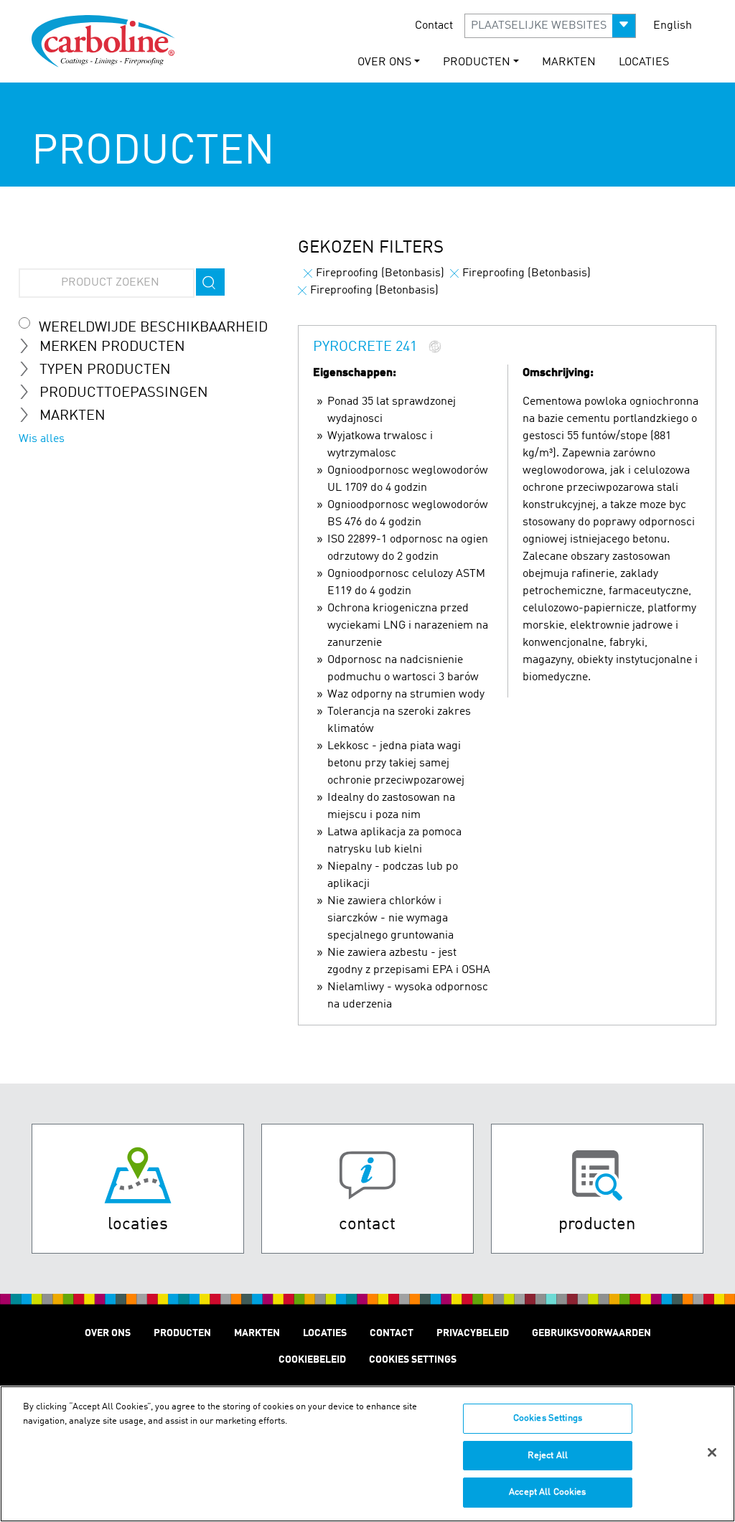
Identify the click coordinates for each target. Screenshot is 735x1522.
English (672, 26)
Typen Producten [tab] (105, 370)
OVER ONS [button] (384, 62)
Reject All (548, 1455)
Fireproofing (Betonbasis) (380, 273)
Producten (182, 1333)
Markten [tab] (72, 416)
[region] (367, 1454)
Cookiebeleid (312, 1360)
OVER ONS (108, 1333)
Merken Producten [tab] (112, 347)
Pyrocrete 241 (365, 348)
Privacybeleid (472, 1333)
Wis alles (42, 439)
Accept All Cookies (547, 1492)
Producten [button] (476, 62)
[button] (550, 26)
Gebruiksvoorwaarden (591, 1333)
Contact (434, 26)
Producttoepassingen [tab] (123, 393)
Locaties (644, 62)
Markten (569, 62)
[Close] (712, 1452)
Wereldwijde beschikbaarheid (153, 328)
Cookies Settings (547, 1418)
